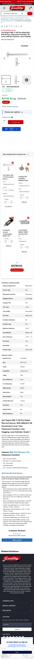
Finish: (4, 181)
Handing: (5, 193)
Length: (4, 187)
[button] (22, 13)
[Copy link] (21, 26)
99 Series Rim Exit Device (12, 473)
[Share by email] (2, 26)
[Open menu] (4, 8)
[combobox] (14, 13)
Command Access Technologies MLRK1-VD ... (7, 233)
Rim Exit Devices (5, 19)
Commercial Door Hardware (7, 18)
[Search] (29, 13)
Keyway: (20, 183)
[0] (30, 8)
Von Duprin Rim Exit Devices (16, 19)
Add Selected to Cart (17, 270)
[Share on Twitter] (16, 26)
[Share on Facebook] (12, 26)
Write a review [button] (17, 540)
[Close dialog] (32, 638)
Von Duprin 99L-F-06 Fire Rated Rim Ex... (8, 177)
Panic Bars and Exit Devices (21, 18)
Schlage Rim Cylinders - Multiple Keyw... (23, 178)
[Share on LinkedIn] (7, 26)
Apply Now (15, 106)
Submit (17, 652)
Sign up (17, 629)
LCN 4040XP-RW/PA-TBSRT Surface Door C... (23, 233)
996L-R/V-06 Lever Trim (19, 452)
